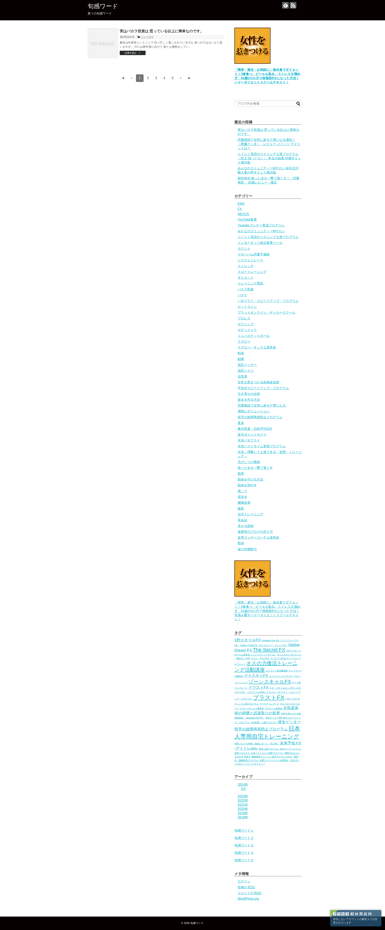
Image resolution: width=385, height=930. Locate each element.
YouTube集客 (247, 219)
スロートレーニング (252, 272)
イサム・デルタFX (260, 658)
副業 (241, 359)
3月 (243, 789)
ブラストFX (268, 697)
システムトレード (250, 260)
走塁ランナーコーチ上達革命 (258, 537)
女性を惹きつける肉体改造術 (258, 382)
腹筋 (241, 508)
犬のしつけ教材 (249, 462)
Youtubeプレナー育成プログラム (261, 225)
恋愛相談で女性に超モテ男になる (262, 405)
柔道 (241, 423)
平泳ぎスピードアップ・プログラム (263, 388)
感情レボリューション (254, 411)
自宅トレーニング (250, 514)
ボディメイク (247, 330)
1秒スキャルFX (247, 640)
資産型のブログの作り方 (255, 531)
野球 (241, 543)
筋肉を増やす (247, 485)
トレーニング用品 (250, 283)
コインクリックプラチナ (281, 676)
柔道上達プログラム (269, 749)
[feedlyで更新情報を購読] (285, 5)
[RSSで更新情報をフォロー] (293, 5)
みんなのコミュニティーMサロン (261, 231)
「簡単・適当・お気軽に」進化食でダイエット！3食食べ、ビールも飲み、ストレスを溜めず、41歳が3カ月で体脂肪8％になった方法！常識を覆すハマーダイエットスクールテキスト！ (267, 611)
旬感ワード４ (244, 852)
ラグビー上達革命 (273, 708)
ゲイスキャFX (256, 676)
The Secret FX (269, 649)
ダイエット (246, 277)
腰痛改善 (244, 502)
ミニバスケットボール (254, 335)
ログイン (244, 881)
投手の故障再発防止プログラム (260, 417)
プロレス (244, 318)
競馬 (241, 473)
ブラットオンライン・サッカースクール (266, 312)
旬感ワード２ (244, 838)
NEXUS (243, 214)
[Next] (181, 78)
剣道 (241, 353)
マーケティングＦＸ (269, 704)
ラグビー (244, 341)
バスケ (242, 295)
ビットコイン (247, 306)
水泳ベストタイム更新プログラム (262, 446)
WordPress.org (248, 898)
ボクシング (246, 324)
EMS (241, 203)
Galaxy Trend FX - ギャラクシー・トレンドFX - (264, 645)
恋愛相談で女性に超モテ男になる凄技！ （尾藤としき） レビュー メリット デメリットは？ (269, 144)
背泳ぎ (242, 497)
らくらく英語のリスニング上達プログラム (268, 237)
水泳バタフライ (249, 440)
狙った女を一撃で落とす (255, 468)
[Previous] (131, 78)
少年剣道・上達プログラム (264, 722)
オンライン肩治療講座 (277, 670)
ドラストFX (258, 687)
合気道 (242, 376)
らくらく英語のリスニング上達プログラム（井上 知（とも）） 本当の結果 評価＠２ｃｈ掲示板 (269, 158)
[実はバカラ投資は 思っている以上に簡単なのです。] (103, 43)
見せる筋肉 (246, 526)
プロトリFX (291, 699)
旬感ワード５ (244, 860)
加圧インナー (247, 365)
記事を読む (131, 52)
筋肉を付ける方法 (250, 479)
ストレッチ (246, 266)
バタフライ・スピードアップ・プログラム (268, 301)
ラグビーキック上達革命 (252, 708)
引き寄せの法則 (249, 394)
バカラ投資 (147, 36)
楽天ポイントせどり (252, 434)
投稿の (246, 887)
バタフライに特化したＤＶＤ (261, 692)
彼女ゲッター (289, 722)
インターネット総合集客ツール (260, 242)
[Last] (189, 78)
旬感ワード (103, 6)
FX (240, 209)
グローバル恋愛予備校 (254, 254)
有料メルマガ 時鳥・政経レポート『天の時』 (256, 743)
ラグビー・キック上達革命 (257, 347)
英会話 (242, 520)
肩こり (242, 491)
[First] (123, 78)
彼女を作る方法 (249, 399)
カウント (244, 248)
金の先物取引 (247, 549)
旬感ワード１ (244, 830)
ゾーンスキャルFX (269, 681)
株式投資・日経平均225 (255, 428)
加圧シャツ (246, 370)
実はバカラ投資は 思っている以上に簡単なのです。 (162, 31)
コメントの (249, 893)
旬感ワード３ (244, 845)
